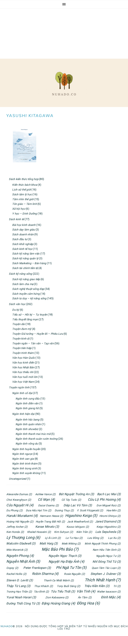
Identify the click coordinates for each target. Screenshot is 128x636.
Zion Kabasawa (57, 597)
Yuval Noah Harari (21, 597)
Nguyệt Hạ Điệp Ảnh (66, 562)
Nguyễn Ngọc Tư (108, 556)
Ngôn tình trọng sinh (24, 468)
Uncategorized (17, 478)
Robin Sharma (45, 574)
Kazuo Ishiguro (77, 526)
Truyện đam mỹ (21, 328)
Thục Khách (43, 586)
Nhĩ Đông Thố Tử (106, 561)
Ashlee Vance (45, 494)
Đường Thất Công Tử (23, 603)
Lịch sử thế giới (21, 189)
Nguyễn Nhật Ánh (23, 561)
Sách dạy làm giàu (23, 229)
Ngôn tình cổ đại (22, 393)
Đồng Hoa (88, 603)
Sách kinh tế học (22, 248)
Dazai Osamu (48, 505)
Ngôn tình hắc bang (27, 419)
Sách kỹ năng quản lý (25, 258)
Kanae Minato (47, 526)
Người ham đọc (64, 83)
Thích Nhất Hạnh (103, 580)
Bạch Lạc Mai (109, 494)
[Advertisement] (64, 33)
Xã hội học (18, 208)
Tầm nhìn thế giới (23, 199)
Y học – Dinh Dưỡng (24, 213)
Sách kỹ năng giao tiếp (26, 279)
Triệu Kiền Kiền (97, 586)
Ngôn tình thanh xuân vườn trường (37, 438)
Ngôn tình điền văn (27, 403)
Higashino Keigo (81, 516)
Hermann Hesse (51, 516)
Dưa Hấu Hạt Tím (38, 510)
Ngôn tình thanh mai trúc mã (33, 434)
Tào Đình (41, 591)
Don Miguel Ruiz (108, 505)
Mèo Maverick (17, 549)
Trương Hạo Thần (19, 591)
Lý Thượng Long (23, 537)
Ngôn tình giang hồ (27, 408)
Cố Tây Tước (71, 499)
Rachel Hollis (16, 574)
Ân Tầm (85, 597)
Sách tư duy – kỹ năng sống (29, 298)
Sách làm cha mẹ (22, 284)
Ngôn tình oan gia (23, 458)
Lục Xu (114, 538)
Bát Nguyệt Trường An (76, 494)
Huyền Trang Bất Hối (50, 521)
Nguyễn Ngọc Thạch (65, 556)
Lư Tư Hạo (74, 538)
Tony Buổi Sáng (68, 586)
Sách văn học (17, 304)
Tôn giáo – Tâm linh (24, 204)
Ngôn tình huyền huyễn (26, 449)
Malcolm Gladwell (21, 543)
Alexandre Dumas (19, 494)
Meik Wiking (71, 543)
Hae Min (113, 510)
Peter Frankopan (37, 568)
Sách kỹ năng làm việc (26, 253)
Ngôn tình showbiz (27, 429)
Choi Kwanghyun (18, 499)
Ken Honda (15, 532)
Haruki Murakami (22, 516)
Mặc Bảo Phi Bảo (60, 549)
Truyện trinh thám (23, 352)
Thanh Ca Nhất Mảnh (59, 580)
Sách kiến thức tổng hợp (23, 179)
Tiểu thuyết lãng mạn (25, 319)
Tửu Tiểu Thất (63, 591)
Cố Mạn (46, 500)
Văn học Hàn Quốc (23, 357)
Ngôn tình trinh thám (24, 463)
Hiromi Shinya (110, 516)
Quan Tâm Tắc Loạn (106, 568)
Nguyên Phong (20, 556)
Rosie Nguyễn (74, 574)
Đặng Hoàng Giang (58, 603)
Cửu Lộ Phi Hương (104, 500)
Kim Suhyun (63, 532)
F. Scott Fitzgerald (90, 510)
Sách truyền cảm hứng (26, 293)
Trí (117, 586)
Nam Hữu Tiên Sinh (107, 549)
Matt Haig (49, 543)
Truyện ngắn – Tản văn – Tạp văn (33, 343)
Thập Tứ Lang (18, 586)
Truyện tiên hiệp (22, 348)
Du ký (15, 309)
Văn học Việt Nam (23, 381)
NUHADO (6, 626)
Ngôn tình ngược (22, 454)
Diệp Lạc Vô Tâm (78, 505)
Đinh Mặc (111, 597)
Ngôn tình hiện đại (23, 414)
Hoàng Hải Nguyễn (20, 521)
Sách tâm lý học (22, 194)
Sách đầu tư (19, 239)
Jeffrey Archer (17, 526)
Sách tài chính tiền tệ (25, 268)
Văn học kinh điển (23, 362)
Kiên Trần (84, 532)
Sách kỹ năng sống (20, 273)
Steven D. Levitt (19, 580)
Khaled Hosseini (39, 532)
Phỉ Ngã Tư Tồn (71, 568)
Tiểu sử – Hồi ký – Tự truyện (29, 314)
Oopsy (12, 568)
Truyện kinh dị (20, 338)
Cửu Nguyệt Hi (20, 505)
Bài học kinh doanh (24, 224)
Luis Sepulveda (108, 532)
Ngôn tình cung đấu (28, 398)
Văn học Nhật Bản (23, 367)
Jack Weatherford (80, 521)
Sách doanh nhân (23, 234)
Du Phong (14, 510)
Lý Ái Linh (53, 538)
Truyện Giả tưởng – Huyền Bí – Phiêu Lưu (37, 333)
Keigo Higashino (108, 526)
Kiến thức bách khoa (24, 184)
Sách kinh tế (16, 219)
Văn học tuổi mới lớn (24, 376)
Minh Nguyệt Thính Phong (103, 543)
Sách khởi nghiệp (22, 244)
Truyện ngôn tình (19, 387)
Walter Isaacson (109, 591)
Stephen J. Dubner (105, 574)
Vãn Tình (86, 591)
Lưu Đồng (95, 538)
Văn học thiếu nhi (22, 372)
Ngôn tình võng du (27, 443)
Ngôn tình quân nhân (28, 424)
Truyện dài (18, 324)
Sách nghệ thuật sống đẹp (28, 288)
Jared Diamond (108, 521)
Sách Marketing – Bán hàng (29, 263)
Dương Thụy (64, 510)
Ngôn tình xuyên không (26, 473)
